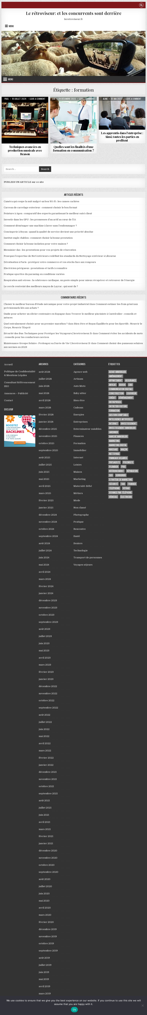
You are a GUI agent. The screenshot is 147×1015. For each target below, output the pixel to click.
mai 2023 (44, 650)
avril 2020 (45, 907)
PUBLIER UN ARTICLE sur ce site (24, 182)
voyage (126, 488)
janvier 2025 (46, 507)
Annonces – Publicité (16, 393)
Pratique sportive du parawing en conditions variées (34, 274)
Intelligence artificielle (120, 419)
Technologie (81, 550)
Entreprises (81, 421)
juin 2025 (44, 472)
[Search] (141, 5)
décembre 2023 (48, 600)
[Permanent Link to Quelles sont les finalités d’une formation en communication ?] (73, 120)
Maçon (124, 449)
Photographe (81, 514)
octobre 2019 (46, 943)
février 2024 (46, 586)
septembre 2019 (48, 950)
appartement (115, 380)
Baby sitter (80, 393)
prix (123, 466)
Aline (105, 99)
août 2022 (44, 714)
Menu (11, 26)
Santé (77, 536)
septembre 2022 (48, 707)
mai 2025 (44, 479)
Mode (77, 500)
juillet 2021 (45, 807)
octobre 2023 (46, 614)
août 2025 (44, 457)
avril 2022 (45, 743)
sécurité (113, 484)
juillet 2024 (45, 550)
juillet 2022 (45, 722)
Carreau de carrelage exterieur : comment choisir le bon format (40, 207)
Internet (78, 457)
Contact (8, 400)
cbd (130, 384)
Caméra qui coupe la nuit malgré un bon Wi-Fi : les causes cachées (41, 201)
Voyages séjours (83, 564)
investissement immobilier (122, 428)
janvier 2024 (46, 593)
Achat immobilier (117, 372)
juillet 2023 (45, 636)
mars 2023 (45, 664)
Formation (24, 105)
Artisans (78, 378)
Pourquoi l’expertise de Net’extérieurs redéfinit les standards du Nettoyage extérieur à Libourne (60, 256)
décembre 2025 (48, 429)
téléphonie (114, 488)
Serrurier (121, 475)
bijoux (122, 384)
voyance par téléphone (120, 492)
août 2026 (44, 371)
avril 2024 (44, 572)
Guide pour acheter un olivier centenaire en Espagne (34, 313)
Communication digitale (120, 389)
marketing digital (118, 445)
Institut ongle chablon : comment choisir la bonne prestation (38, 238)
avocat (112, 384)
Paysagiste (114, 462)
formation (114, 410)
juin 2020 (44, 893)
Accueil (8, 364)
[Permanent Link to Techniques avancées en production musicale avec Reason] (25, 120)
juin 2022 (44, 729)
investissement (128, 423)
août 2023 (44, 629)
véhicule (113, 497)
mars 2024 (45, 579)
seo (111, 475)
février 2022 (46, 757)
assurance (130, 380)
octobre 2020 (46, 865)
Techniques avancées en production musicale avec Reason (25, 150)
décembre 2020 (48, 850)
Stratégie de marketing (120, 479)
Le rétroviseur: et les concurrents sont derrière (73, 13)
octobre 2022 (46, 700)
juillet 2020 (45, 886)
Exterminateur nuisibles (87, 429)
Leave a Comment (37, 99)
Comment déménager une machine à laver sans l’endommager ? (40, 225)
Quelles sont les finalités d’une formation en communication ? (73, 148)
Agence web (80, 371)
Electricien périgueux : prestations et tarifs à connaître (35, 268)
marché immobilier (118, 436)
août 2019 (44, 957)
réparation (132, 471)
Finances (79, 436)
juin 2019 (44, 972)
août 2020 (44, 879)
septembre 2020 (48, 872)
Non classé (80, 507)
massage (113, 449)
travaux (132, 484)
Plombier (113, 466)
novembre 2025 (48, 436)
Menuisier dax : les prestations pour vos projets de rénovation (40, 250)
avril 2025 (45, 486)
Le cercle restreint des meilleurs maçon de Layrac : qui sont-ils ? (41, 286)
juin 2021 (44, 815)
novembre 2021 (48, 779)
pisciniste (128, 462)
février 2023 (46, 672)
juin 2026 (44, 386)
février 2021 (46, 836)
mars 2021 (45, 829)
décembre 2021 (48, 772)
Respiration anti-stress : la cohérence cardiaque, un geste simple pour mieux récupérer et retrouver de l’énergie (69, 280)
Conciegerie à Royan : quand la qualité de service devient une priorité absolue (48, 231)
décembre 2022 (48, 686)
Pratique (79, 521)
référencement (116, 471)
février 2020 (46, 922)
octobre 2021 (46, 786)
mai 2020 (44, 900)
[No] (142, 1005)
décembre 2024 (48, 514)
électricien (126, 497)
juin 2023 (44, 643)
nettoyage (114, 453)
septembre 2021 (48, 793)
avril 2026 (45, 400)
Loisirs (78, 464)
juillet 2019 (45, 965)
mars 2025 (45, 493)
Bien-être (79, 400)
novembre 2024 (48, 521)
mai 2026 (44, 393)
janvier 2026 (46, 421)
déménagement (126, 397)
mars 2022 (45, 750)
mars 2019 (45, 993)
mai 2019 (44, 979)
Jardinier (113, 432)
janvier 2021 (46, 843)
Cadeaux (78, 407)
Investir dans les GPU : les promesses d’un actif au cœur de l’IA (40, 219)
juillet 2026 (45, 378)
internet (113, 423)
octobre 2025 (46, 443)
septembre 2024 (48, 536)
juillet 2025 (45, 464)
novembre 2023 (48, 607)
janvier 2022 (46, 765)
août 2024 (44, 543)
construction (116, 393)
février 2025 (46, 500)
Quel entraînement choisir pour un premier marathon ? (36, 323)
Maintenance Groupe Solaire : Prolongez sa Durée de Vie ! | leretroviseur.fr (47, 343)
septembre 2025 (48, 450)
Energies (79, 414)
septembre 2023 (48, 622)
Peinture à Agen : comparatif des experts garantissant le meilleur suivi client (48, 213)
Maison (78, 472)
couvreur (131, 393)
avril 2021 (44, 822)
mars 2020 (45, 915)
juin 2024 (44, 557)
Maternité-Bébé (83, 486)
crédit (112, 397)
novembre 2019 (48, 936)
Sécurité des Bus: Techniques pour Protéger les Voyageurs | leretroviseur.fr (48, 333)
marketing (114, 440)
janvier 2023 (46, 679)
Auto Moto (80, 386)
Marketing (80, 479)
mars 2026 (45, 407)
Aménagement (115, 376)
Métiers (78, 493)
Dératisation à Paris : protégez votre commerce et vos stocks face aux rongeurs (50, 262)
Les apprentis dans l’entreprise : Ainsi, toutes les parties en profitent (122, 136)
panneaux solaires (118, 458)
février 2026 (46, 414)
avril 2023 (45, 657)
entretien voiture (118, 406)
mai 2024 (44, 564)
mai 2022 (44, 736)
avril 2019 (44, 986)
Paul (6, 99)
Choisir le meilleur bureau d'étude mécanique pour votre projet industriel (46, 304)
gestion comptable (118, 415)
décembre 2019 (48, 929)
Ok (74, 1009)
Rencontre (80, 529)
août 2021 (44, 800)
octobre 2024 (46, 529)
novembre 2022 (48, 693)
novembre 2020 (48, 857)
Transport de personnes (88, 557)
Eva (53, 99)
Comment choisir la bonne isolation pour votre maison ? (36, 243)
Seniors (78, 543)
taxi (123, 484)
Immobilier (80, 450)
